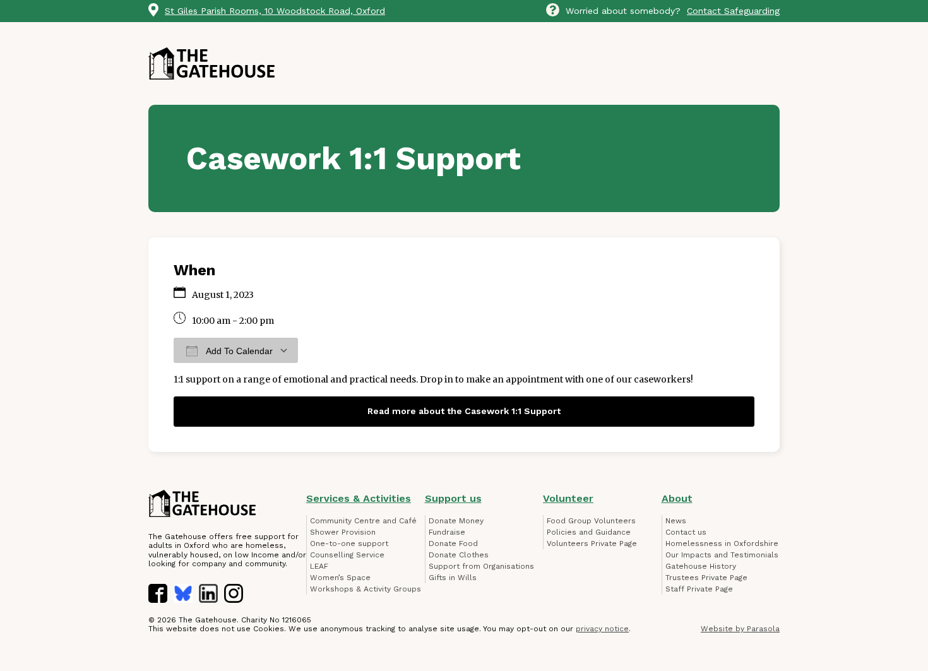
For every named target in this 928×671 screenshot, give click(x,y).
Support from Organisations (481, 566)
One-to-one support (349, 543)
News (675, 520)
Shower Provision (343, 532)
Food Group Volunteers (591, 520)
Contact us (685, 532)
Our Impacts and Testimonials (721, 554)
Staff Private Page (699, 589)
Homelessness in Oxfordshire (721, 543)
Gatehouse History (700, 566)
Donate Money (456, 520)
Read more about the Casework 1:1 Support (464, 411)
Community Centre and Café (363, 520)
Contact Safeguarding (733, 11)
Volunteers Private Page (592, 543)
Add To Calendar (238, 351)
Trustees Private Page (706, 577)
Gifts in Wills (453, 577)
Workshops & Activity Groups (365, 589)
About (677, 498)
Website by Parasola (740, 628)
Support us (453, 498)
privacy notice (602, 628)
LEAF (319, 566)
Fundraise (447, 532)
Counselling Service (347, 554)
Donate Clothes (459, 554)
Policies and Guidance (589, 532)
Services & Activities (358, 498)
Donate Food (453, 543)
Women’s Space (340, 577)
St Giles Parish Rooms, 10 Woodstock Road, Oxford (275, 11)
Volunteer (568, 498)
